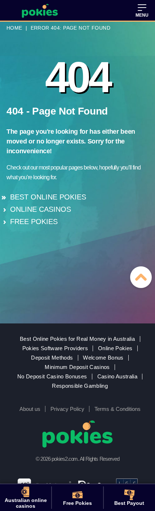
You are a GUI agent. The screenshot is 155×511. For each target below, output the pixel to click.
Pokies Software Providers (55, 348)
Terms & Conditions (117, 409)
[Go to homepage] (39, 11)
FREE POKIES (34, 222)
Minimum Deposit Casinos (77, 367)
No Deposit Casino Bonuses (52, 376)
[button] (142, 10)
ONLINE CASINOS (40, 209)
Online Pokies (115, 348)
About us (29, 409)
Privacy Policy (67, 409)
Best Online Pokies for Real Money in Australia (77, 339)
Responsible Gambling (80, 386)
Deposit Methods (52, 358)
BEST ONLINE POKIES (48, 197)
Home (14, 28)
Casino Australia (117, 376)
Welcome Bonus (103, 358)
